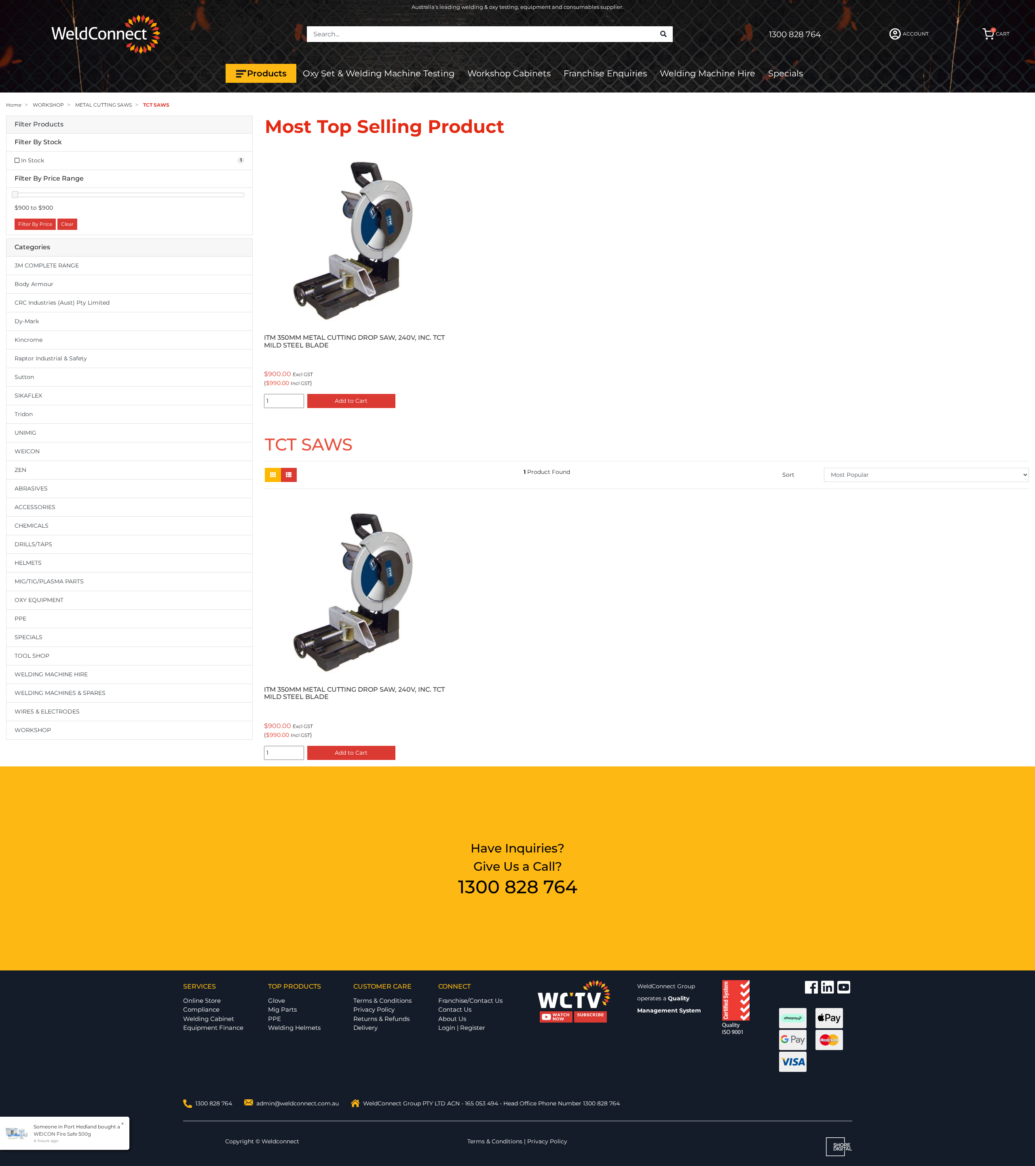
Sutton (24, 377)
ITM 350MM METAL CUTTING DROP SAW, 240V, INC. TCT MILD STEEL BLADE (354, 341)
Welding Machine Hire (707, 73)
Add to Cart (351, 400)
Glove (276, 1000)
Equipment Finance (213, 1027)
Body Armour (34, 284)
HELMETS (28, 562)
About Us (452, 1019)
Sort (788, 474)
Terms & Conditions (382, 1000)
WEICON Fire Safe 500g (62, 1134)
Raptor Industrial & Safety (51, 358)
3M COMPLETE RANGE (47, 265)
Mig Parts (282, 1009)
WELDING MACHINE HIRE (51, 674)
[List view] (289, 475)
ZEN (20, 470)
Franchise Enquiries (605, 73)
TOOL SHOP (32, 655)
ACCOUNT (916, 34)
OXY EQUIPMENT (39, 600)
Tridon (24, 414)
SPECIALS (28, 637)
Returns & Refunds (381, 1019)
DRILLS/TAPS (33, 544)
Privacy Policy (374, 1009)
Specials (785, 73)
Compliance (201, 1009)
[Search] (663, 34)
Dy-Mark (27, 321)
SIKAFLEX (28, 395)
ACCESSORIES (35, 507)
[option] (356, 279)
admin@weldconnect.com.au (297, 1103)
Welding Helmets (294, 1027)
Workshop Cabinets (509, 73)
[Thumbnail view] (273, 475)
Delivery (365, 1027)
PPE (20, 618)
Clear (67, 224)
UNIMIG (25, 432)
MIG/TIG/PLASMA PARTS (49, 581)
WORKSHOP (33, 730)
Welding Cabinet (208, 1019)
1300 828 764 (795, 34)
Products (267, 73)
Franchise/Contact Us (470, 1000)
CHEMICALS (32, 525)
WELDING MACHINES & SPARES (60, 693)
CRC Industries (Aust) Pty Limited (62, 302)
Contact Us (454, 1009)
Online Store (202, 1000)
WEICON (27, 451)
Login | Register (461, 1027)
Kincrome (28, 339)
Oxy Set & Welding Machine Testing (378, 73)
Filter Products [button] (39, 124)
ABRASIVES (31, 488)
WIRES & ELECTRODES (47, 711)
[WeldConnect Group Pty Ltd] (106, 33)
